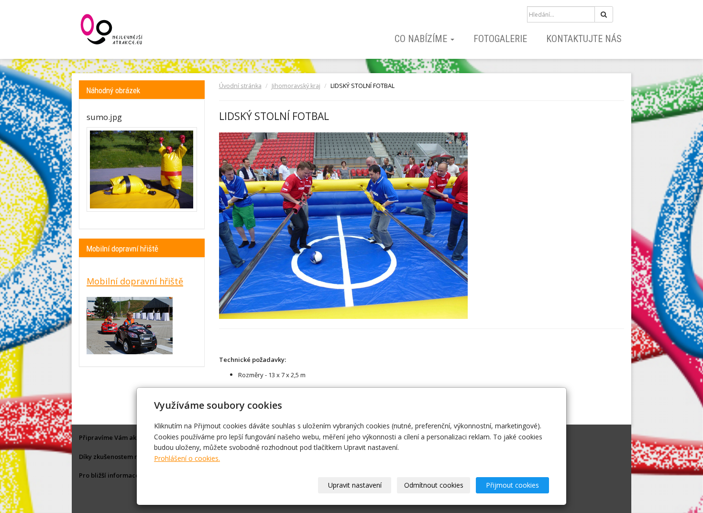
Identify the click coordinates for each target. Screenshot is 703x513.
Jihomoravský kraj (296, 86)
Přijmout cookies (512, 485)
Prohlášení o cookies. (187, 458)
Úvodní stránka (240, 86)
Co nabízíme (422, 38)
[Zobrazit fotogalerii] (142, 169)
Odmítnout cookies (433, 485)
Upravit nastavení (355, 485)
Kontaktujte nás (584, 38)
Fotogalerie (500, 38)
